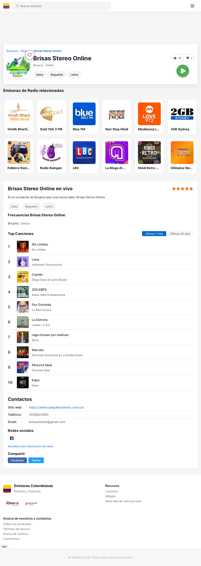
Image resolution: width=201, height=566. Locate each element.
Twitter (36, 460)
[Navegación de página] (192, 6)
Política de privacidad (17, 524)
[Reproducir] (182, 71)
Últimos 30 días (180, 233)
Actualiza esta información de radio (30, 446)
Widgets (110, 496)
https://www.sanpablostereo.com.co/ (56, 407)
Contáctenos (11, 538)
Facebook (17, 460)
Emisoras (12, 51)
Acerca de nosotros (15, 533)
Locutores (111, 491)
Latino (74, 74)
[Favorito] (29, 55)
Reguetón (57, 74)
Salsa (39, 74)
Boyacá (26, 51)
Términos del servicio (16, 529)
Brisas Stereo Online (47, 51)
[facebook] (12, 438)
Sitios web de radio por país (123, 501)
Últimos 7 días (154, 233)
